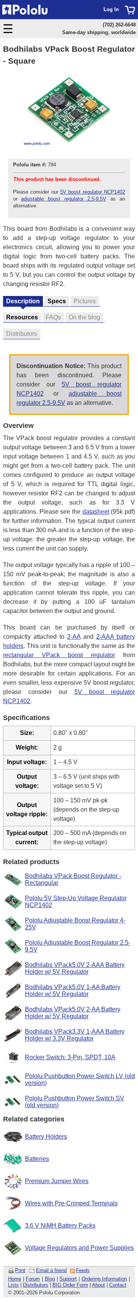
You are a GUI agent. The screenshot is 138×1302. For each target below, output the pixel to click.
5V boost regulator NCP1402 (92, 192)
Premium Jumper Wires (57, 1181)
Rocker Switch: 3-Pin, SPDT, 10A (70, 1057)
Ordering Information (104, 1279)
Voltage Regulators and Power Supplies (79, 1247)
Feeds (83, 1270)
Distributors (35, 1285)
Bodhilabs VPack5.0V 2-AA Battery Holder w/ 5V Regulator (72, 1012)
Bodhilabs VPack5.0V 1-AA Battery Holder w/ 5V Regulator (72, 990)
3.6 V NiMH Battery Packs (60, 1225)
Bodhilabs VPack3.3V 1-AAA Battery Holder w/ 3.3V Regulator (75, 1035)
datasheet (95, 511)
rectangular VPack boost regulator (59, 655)
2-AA (73, 636)
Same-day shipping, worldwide (99, 32)
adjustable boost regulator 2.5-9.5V (63, 199)
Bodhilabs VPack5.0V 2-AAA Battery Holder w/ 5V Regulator (75, 968)
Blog (50, 1279)
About (98, 1285)
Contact (118, 1285)
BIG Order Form (70, 1285)
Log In (111, 9)
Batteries (37, 1159)
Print (20, 1270)
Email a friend (51, 1270)
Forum (33, 1279)
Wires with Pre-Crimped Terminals (71, 1203)
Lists (13, 1285)
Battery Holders (46, 1136)
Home (14, 1279)
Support (68, 1279)
